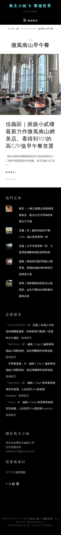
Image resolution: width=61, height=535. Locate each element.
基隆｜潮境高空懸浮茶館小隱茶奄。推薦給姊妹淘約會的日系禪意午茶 (36, 268)
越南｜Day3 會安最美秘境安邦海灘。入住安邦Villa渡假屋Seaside (30, 389)
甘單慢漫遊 (14, 363)
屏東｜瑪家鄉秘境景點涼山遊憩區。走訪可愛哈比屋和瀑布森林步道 (36, 290)
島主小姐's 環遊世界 (30, 6)
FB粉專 (13, 484)
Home (11, 28)
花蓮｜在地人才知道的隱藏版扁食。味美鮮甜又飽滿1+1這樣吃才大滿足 (30, 331)
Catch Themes (42, 525)
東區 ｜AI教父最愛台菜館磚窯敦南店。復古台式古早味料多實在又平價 (36, 215)
